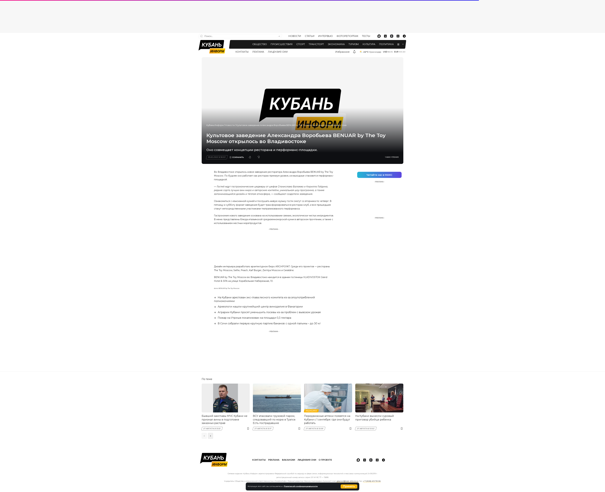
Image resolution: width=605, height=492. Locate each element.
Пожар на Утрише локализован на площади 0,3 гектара (254, 317)
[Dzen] (391, 36)
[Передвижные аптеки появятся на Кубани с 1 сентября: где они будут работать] (328, 398)
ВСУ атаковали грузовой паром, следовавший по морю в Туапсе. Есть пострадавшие (274, 419)
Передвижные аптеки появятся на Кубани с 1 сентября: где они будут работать (327, 419)
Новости (230, 125)
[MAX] (379, 36)
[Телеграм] (404, 36)
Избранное (342, 51)
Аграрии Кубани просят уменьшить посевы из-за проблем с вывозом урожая (269, 312)
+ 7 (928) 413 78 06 (372, 481)
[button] (349, 486)
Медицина (311, 411)
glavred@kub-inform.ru (347, 481)
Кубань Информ (215, 125)
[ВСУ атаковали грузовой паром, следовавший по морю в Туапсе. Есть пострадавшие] (277, 398)
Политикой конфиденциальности (301, 486)
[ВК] (385, 36)
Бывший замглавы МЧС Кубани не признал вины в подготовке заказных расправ (224, 419)
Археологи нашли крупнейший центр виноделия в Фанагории (260, 306)
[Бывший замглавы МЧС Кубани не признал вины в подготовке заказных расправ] (226, 398)
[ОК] (398, 36)
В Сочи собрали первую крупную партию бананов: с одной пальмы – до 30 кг (269, 323)
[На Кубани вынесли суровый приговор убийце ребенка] (379, 398)
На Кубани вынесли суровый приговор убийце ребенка (374, 417)
